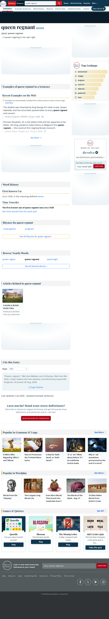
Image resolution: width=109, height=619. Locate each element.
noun (40, 27)
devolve (89, 152)
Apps (20, 576)
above (40, 196)
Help (4, 576)
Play (14, 544)
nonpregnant (9, 228)
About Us (12, 576)
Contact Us (43, 576)
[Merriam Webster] (90, 143)
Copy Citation (36, 387)
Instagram (103, 582)
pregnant (29, 228)
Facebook (80, 582)
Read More (9, 103)
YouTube (96, 582)
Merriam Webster (7, 565)
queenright (52, 259)
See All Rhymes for (35, 236)
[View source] (43, 116)
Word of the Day (76, 3)
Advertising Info (30, 576)
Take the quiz (95, 547)
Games (66, 3)
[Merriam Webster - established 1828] (3, 3)
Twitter (88, 582)
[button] (95, 3)
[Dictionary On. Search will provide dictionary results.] (16, 3)
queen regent (8, 259)
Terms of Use (69, 576)
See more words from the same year (19, 211)
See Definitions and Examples (89, 157)
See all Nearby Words (35, 266)
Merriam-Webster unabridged (35, 418)
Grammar (86, 3)
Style (4, 369)
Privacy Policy (56, 576)
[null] (96, 152)
